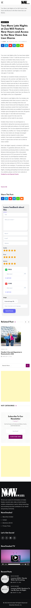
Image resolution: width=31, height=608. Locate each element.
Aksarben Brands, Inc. (15, 605)
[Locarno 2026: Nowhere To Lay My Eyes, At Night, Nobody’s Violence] (5, 589)
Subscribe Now (15, 436)
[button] (25, 321)
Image (5, 297)
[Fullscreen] (28, 564)
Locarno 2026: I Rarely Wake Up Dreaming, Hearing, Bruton (19, 580)
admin (4, 41)
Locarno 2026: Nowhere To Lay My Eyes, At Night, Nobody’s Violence (20, 590)
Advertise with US (7, 523)
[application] (15, 558)
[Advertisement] (15, 386)
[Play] (3, 564)
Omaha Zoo (4, 349)
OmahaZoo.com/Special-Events (10, 174)
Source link (4, 187)
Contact (5, 520)
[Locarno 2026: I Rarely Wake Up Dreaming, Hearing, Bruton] (5, 579)
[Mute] (25, 564)
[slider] (14, 564)
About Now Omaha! (8, 517)
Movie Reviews (15, 576)
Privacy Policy (6, 526)
